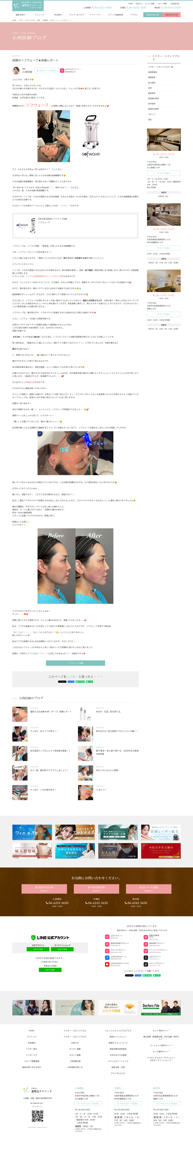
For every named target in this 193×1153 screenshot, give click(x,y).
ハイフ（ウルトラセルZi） (40, 187)
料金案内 (58, 14)
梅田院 (156, 1088)
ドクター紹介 (31, 1048)
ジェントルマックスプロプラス (118, 1030)
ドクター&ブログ (76, 14)
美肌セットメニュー (118, 1036)
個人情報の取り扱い (36, 1103)
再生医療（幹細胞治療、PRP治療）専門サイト (161, 1038)
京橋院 (117, 1088)
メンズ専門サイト (160, 1051)
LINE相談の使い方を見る (49, 962)
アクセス (134, 14)
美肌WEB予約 (171, 14)
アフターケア (95, 14)
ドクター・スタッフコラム (75, 1030)
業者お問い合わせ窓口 (31, 1067)
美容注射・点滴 (118, 1067)
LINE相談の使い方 (75, 1067)
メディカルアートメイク (118, 1061)
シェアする (71, 681)
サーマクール (18, 187)
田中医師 (151, 103)
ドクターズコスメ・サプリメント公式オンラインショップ (161, 1059)
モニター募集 (75, 1048)
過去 (150, 119)
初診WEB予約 (152, 14)
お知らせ (75, 1042)
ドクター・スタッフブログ (75, 1036)
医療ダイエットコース (118, 1042)
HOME (31, 1030)
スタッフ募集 (75, 1055)
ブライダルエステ (118, 1073)
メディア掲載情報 (115, 14)
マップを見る (164, 173)
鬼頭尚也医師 (153, 108)
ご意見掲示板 (75, 1061)
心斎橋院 (79, 1088)
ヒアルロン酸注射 (32, 336)
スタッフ (151, 114)
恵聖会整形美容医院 (118, 1048)
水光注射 (16, 336)
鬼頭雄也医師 (153, 98)
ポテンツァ (60, 187)
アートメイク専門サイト (160, 1045)
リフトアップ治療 (75, 663)
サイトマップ (37, 1106)
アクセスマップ (89, 1103)
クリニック (39, 14)
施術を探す (20, 14)
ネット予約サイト (160, 1030)
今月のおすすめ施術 (118, 1055)
